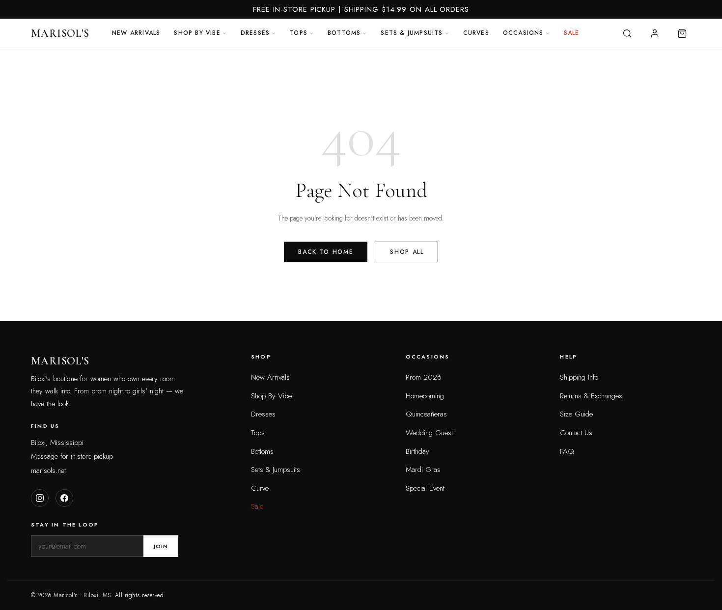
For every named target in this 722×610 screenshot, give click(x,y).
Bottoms (344, 32)
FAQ (567, 451)
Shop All (406, 252)
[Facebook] (64, 498)
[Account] (655, 33)
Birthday (417, 451)
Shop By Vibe (271, 395)
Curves (476, 32)
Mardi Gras (423, 469)
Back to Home (325, 252)
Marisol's (60, 33)
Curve (260, 488)
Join (161, 546)
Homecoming (425, 395)
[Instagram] (40, 498)
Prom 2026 (424, 377)
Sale (572, 32)
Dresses (255, 32)
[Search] (627, 33)
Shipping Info (579, 377)
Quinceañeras (426, 414)
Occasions (523, 32)
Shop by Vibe (197, 32)
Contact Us (576, 432)
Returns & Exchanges (591, 395)
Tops (298, 32)
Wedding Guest (429, 432)
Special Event (425, 488)
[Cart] (682, 33)
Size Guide (576, 414)
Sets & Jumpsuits (412, 32)
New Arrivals (136, 32)
